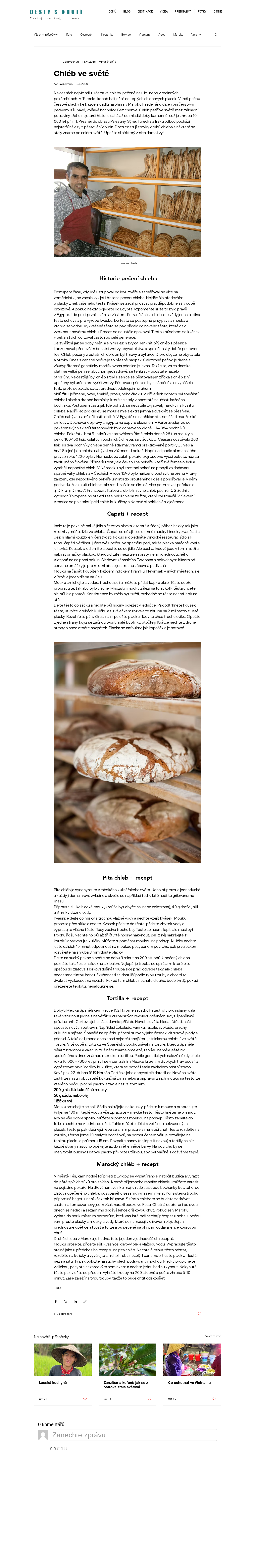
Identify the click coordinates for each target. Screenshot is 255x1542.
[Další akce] (198, 61)
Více (194, 34)
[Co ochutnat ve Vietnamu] (192, 1360)
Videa (161, 34)
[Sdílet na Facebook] (56, 1301)
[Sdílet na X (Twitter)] (65, 1301)
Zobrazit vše (212, 1336)
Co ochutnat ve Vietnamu (189, 1383)
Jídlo (69, 34)
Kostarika (107, 34)
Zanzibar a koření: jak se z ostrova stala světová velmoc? (126, 1385)
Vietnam (144, 34)
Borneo (126, 34)
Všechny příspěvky (46, 34)
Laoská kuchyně (53, 1383)
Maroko (178, 34)
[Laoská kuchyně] (63, 1360)
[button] (216, 34)
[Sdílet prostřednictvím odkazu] (85, 1301)
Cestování (86, 34)
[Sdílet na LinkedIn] (75, 1301)
